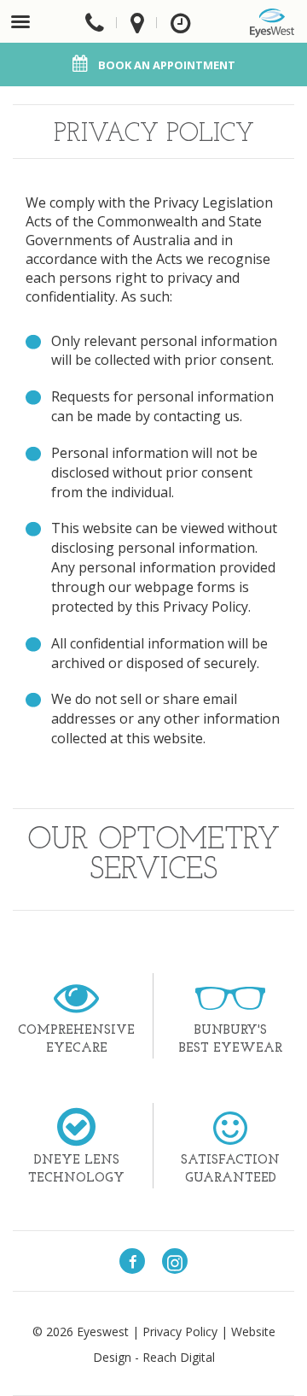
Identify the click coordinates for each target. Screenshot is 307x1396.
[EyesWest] (272, 23)
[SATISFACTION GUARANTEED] (229, 1124)
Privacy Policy (179, 1331)
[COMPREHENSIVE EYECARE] (76, 996)
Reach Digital (178, 1357)
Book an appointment (166, 65)
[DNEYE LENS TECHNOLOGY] (76, 1126)
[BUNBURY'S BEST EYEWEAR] (230, 991)
